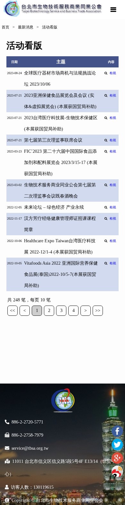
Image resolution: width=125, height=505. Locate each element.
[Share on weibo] (117, 471)
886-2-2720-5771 (27, 422)
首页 (5, 27)
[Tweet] (117, 444)
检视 (113, 73)
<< (12, 310)
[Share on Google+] (117, 458)
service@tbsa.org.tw (30, 448)
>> (97, 310)
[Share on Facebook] (117, 431)
